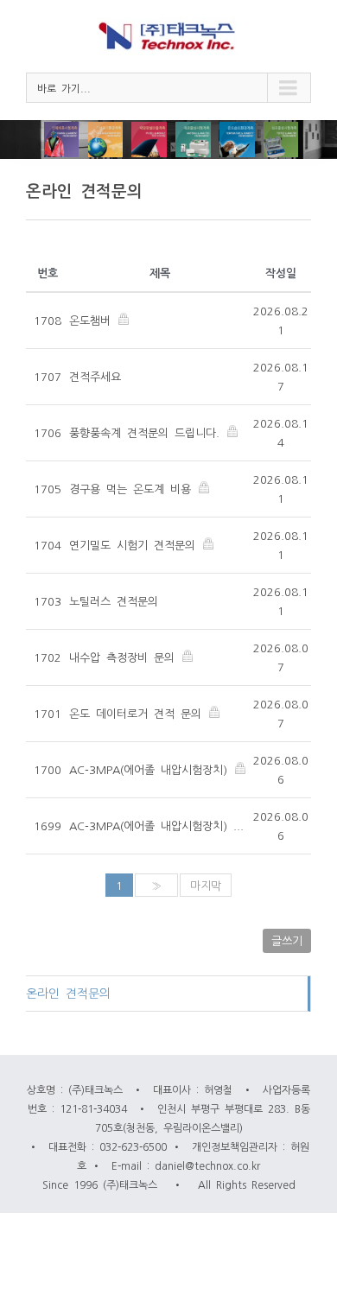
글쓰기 (286, 940)
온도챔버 (93, 320)
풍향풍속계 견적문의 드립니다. (147, 432)
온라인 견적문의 (68, 993)
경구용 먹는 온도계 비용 (133, 488)
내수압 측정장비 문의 (125, 657)
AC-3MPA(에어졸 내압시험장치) (151, 769)
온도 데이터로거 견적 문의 (138, 713)
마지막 (205, 885)
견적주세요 (95, 376)
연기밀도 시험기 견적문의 (135, 544)
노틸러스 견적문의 (113, 600)
